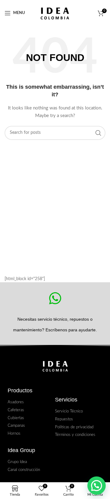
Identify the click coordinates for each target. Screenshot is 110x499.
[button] (96, 485)
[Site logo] (55, 13)
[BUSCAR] (98, 133)
